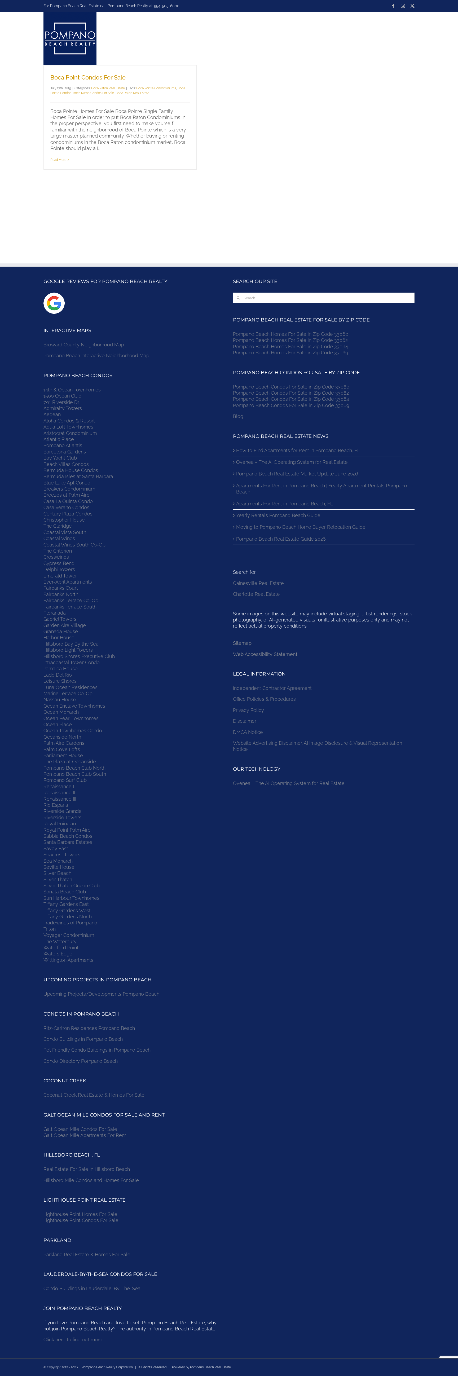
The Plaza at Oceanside (69, 761)
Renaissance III (59, 799)
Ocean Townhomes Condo (72, 730)
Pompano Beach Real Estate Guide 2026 (281, 539)
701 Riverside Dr (61, 402)
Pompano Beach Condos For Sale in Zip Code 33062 (291, 393)
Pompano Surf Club (65, 780)
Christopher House (64, 520)
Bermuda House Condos (70, 470)
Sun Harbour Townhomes (71, 898)
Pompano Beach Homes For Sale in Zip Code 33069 (290, 352)
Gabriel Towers (59, 619)
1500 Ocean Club (62, 396)
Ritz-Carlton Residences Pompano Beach (89, 1028)
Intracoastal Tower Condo (71, 662)
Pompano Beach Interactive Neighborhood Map (96, 355)
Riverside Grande (62, 811)
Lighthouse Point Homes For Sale (80, 1214)
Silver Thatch (57, 879)
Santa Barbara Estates (67, 842)
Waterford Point (60, 947)
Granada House (60, 631)
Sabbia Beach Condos (67, 836)
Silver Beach (57, 873)
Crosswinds (56, 557)
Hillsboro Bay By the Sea (71, 644)
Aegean (52, 414)
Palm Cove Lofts (61, 749)
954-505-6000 (166, 6)
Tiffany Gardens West (67, 910)
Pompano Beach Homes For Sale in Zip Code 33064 (290, 346)
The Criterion (57, 551)
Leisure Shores (60, 681)
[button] (397, 38)
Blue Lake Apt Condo (66, 483)
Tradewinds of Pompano (70, 922)
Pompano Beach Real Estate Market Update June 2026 (297, 474)
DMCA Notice (248, 732)
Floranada (54, 613)
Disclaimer (245, 721)
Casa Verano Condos (66, 507)
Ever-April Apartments (67, 582)
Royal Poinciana (62, 823)
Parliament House (63, 755)
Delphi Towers (59, 569)
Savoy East (55, 848)
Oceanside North (62, 737)
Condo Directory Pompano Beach (80, 1061)
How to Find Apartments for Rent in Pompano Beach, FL (298, 450)
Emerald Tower (60, 576)
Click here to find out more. (73, 1339)
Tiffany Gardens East (66, 904)
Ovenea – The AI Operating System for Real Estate (292, 462)
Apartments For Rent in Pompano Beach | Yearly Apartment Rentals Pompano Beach (321, 489)
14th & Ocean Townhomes (72, 389)
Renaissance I (58, 786)
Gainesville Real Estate (258, 583)
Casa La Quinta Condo (68, 501)
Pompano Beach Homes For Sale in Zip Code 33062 (290, 340)
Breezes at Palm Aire (66, 495)
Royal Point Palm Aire (67, 830)
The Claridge (57, 526)
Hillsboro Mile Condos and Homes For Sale (91, 1180)
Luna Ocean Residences (70, 687)
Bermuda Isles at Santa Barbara (78, 476)
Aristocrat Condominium (70, 433)
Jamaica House (60, 668)
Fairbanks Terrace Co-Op (70, 600)
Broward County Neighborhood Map (83, 344)
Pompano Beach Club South (74, 774)
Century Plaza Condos (68, 514)
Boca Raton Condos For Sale (93, 93)
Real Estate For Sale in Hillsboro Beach (86, 1169)
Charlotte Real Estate (256, 594)
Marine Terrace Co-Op (68, 693)
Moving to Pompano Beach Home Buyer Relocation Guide (300, 527)
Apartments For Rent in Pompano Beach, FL (284, 503)
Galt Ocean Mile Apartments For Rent (84, 1135)
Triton (49, 929)
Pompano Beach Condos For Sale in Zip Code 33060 (291, 387)
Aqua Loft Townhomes (68, 427)
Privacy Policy (248, 710)
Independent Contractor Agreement (272, 688)
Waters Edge (57, 953)
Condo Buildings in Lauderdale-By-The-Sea (91, 1288)
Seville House (58, 867)
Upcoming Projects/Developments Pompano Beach (101, 994)
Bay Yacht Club (60, 458)
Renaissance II (59, 792)
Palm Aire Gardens (64, 743)
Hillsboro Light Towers (68, 650)
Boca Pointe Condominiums (156, 88)
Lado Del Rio (57, 675)
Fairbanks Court (60, 588)
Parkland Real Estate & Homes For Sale (86, 1254)
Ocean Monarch (61, 712)
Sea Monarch (58, 861)
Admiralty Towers (62, 408)
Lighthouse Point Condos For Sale (80, 1220)
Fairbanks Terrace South (69, 607)
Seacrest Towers (61, 854)
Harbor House (58, 637)
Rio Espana (55, 805)
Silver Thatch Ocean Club (71, 885)
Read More (58, 160)
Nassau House (59, 699)
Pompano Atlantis (62, 445)
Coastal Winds (59, 538)
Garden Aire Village (64, 625)
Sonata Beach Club (64, 891)
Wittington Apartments (68, 960)
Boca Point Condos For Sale (88, 77)
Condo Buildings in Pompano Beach (83, 1039)
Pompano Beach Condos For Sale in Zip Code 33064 (291, 399)
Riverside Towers (62, 817)
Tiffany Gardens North (67, 916)
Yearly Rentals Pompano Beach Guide (278, 515)
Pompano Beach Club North (74, 768)
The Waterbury (60, 941)
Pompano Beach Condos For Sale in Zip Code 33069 (291, 405)
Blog (238, 416)
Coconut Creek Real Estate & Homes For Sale (93, 1095)
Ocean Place (57, 724)
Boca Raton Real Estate (108, 88)
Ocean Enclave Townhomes (74, 706)
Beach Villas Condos (66, 464)
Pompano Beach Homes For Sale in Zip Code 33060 (290, 334)
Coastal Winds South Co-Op (74, 545)
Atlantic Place (58, 439)
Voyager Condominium (68, 935)
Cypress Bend (58, 563)
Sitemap (242, 643)
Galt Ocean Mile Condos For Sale (80, 1129)
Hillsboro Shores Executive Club (79, 656)
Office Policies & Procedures (264, 699)
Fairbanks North (60, 594)
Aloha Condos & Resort (69, 421)
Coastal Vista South (64, 532)
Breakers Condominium (69, 489)
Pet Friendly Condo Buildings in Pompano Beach (97, 1050)
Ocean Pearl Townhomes (71, 718)
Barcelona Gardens (64, 452)
